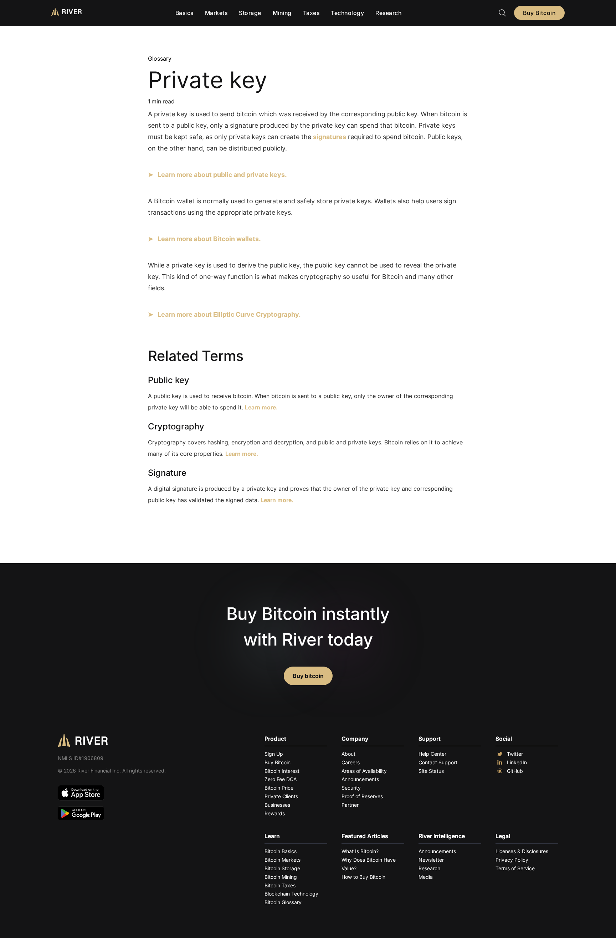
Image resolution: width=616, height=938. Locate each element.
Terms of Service (515, 868)
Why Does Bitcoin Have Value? (369, 864)
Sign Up (274, 754)
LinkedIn (517, 762)
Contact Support (438, 762)
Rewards (275, 813)
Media (426, 877)
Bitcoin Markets (283, 860)
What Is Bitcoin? (360, 851)
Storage (250, 12)
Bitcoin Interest (282, 771)
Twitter (515, 754)
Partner (350, 805)
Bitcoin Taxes (280, 885)
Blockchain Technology (291, 894)
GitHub (515, 771)
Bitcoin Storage (282, 868)
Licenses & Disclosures (522, 851)
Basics (184, 12)
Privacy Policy (512, 860)
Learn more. (261, 407)
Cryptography (176, 426)
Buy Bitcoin (539, 12)
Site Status (431, 771)
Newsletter (431, 860)
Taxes (311, 12)
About (348, 754)
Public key (168, 380)
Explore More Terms (187, 529)
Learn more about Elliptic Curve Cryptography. (229, 314)
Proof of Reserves (362, 796)
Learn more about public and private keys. (222, 174)
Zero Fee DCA (281, 779)
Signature (167, 473)
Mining (282, 12)
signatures (329, 137)
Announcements (360, 779)
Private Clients (281, 796)
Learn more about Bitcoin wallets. (209, 239)
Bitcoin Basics (281, 851)
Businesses (277, 805)
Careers (351, 762)
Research (388, 12)
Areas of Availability (364, 771)
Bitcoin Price (279, 788)
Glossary (159, 58)
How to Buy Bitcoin (363, 877)
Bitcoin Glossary (283, 902)
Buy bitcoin (308, 675)
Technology (347, 12)
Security (351, 788)
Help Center (432, 754)
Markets (216, 12)
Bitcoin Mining (281, 877)
